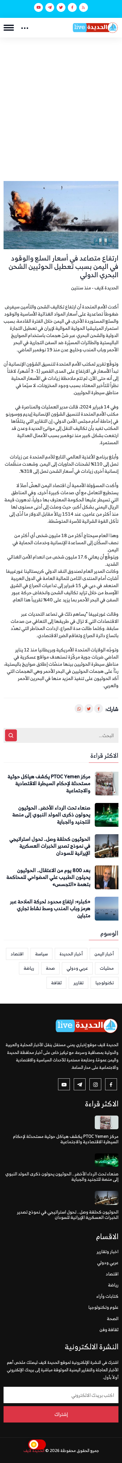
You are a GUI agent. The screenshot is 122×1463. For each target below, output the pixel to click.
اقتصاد (17, 954)
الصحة (112, 1318)
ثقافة (56, 983)
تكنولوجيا (104, 983)
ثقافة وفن (108, 1329)
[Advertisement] (61, 101)
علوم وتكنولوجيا (103, 1307)
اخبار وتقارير (107, 1251)
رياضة (29, 968)
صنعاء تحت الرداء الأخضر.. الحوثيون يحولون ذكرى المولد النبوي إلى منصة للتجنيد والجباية (51, 815)
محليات (107, 968)
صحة (50, 968)
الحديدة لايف (33, 1450)
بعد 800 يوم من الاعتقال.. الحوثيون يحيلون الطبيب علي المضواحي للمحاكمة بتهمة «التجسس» (48, 877)
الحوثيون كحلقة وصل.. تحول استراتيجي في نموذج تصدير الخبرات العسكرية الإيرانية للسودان (49, 846)
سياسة (41, 954)
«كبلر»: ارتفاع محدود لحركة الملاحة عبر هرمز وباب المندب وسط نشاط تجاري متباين (50, 908)
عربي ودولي (77, 968)
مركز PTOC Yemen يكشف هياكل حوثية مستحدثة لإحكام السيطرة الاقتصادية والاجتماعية (49, 783)
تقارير (78, 983)
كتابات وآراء (107, 1296)
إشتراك (61, 1414)
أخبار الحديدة (71, 954)
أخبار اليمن (104, 954)
